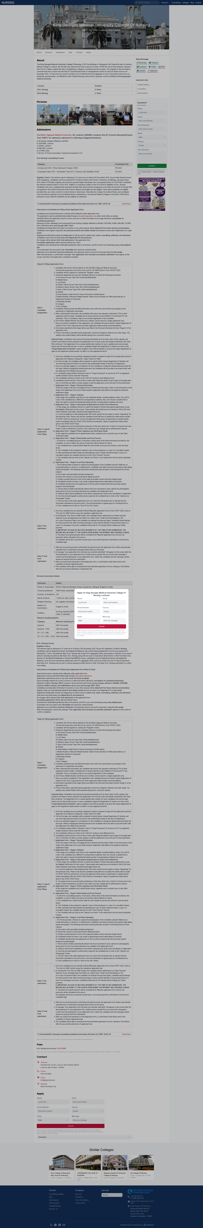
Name (79, 598)
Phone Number (83, 607)
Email (105, 598)
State (79, 617)
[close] (126, 591)
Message (106, 617)
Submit (101, 626)
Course (106, 607)
